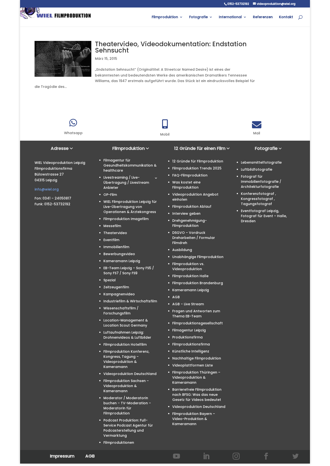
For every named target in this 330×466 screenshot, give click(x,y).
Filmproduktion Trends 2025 (197, 168)
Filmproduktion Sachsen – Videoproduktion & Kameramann (126, 385)
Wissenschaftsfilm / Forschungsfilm (120, 311)
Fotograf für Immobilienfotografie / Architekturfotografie (261, 181)
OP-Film (110, 194)
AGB (176, 297)
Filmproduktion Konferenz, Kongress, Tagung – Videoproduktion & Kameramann (126, 359)
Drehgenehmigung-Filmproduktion (189, 223)
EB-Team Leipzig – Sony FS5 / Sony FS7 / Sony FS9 (128, 270)
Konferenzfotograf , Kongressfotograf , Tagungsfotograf (258, 198)
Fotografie (198, 17)
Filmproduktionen (118, 442)
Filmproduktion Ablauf (191, 206)
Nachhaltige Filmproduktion (196, 358)
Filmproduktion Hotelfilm (125, 344)
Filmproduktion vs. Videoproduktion (188, 266)
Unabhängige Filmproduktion (197, 256)
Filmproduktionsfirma (191, 344)
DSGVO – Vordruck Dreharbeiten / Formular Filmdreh (193, 237)
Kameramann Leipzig (121, 261)
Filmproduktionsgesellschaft (197, 323)
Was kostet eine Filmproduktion (186, 185)
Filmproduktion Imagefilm (126, 218)
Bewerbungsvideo (119, 254)
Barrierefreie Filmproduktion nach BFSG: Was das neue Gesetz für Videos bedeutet (197, 394)
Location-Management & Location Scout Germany (125, 323)
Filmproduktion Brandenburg (197, 283)
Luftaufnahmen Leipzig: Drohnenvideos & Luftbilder (127, 335)
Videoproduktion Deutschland (130, 373)
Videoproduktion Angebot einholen (195, 197)
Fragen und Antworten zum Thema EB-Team (196, 314)
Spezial (109, 280)
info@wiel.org (47, 189)
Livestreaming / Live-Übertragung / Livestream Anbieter (126, 182)
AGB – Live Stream (188, 304)
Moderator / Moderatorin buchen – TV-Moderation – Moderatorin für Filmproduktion (127, 406)
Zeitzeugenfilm (116, 287)
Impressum (62, 456)
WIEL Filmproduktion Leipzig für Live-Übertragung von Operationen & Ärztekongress (130, 206)
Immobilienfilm (116, 246)
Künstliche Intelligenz (190, 351)
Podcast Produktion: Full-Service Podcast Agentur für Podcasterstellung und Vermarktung (128, 428)
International (230, 17)
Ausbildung (182, 249)
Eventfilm (111, 239)
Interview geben (186, 213)
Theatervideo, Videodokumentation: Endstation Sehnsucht (171, 47)
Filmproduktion (165, 17)
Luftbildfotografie (256, 169)
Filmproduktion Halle (190, 276)
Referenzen (263, 17)
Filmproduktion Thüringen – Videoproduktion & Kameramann (196, 377)
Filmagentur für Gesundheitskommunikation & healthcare (130, 165)
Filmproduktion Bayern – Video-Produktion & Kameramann (193, 418)
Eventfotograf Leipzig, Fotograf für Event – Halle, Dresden (264, 215)
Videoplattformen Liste (192, 365)
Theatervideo (115, 232)
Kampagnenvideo (119, 294)
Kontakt (286, 17)
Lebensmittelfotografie (261, 162)
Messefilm (112, 225)
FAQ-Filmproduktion (190, 175)
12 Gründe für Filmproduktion (197, 161)
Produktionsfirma (187, 337)
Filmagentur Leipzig (189, 330)
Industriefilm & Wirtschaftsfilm (130, 301)
